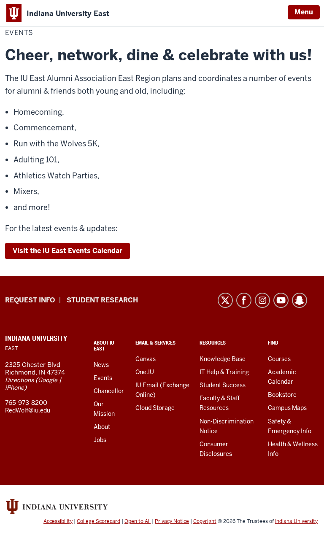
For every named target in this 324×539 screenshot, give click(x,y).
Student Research (102, 300)
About (102, 427)
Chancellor (109, 391)
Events (103, 378)
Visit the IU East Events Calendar (67, 250)
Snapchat (299, 300)
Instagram (262, 300)
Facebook (243, 300)
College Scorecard (98, 521)
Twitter (225, 300)
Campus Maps (287, 408)
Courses (279, 359)
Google (47, 380)
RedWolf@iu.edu (27, 410)
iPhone (14, 387)
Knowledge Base (223, 359)
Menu (303, 12)
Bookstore (282, 395)
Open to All (137, 521)
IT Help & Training (224, 372)
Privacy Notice (172, 521)
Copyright (204, 521)
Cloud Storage (155, 408)
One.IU (144, 372)
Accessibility (58, 521)
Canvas (145, 359)
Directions (19, 380)
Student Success (223, 385)
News (101, 365)
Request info (30, 300)
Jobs (100, 440)
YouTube (281, 300)
